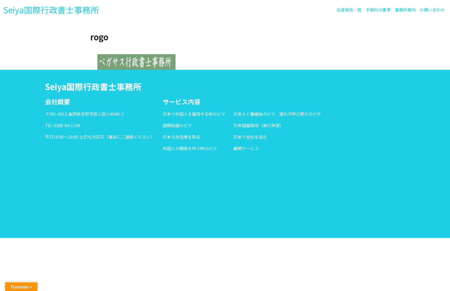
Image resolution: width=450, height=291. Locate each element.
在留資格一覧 (348, 10)
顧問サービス (246, 148)
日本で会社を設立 (250, 137)
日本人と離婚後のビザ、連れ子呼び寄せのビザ (277, 114)
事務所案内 (405, 10)
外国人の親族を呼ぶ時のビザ (190, 148)
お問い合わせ (432, 10)
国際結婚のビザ (177, 125)
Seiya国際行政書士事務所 (51, 10)
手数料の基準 (378, 10)
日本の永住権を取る (181, 137)
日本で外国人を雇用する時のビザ (194, 114)
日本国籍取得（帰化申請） (259, 125)
